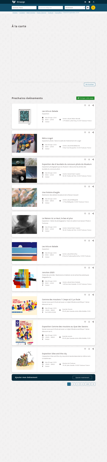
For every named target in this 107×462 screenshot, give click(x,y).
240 (87, 384)
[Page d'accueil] (18, 2)
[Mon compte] (93, 2)
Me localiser (89, 84)
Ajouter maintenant (82, 377)
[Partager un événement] (89, 2)
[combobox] (50, 8)
